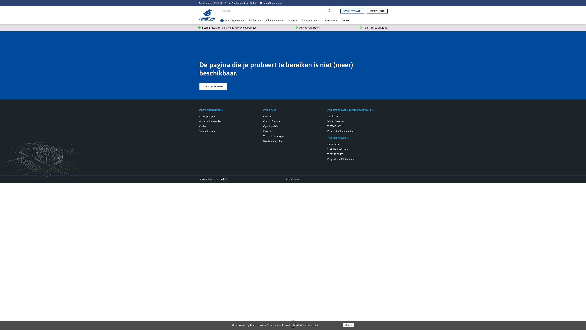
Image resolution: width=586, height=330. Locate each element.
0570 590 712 (336, 126)
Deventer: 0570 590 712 (214, 3)
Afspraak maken (377, 11)
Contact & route (271, 121)
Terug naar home (213, 86)
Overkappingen (207, 116)
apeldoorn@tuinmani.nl (342, 159)
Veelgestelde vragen (273, 136)
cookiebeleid (312, 325)
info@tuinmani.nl (273, 3)
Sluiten (349, 325)
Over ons (268, 116)
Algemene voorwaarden (209, 179)
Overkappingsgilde (272, 141)
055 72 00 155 (336, 154)
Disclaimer (224, 179)
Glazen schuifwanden (210, 121)
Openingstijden (271, 126)
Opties (202, 126)
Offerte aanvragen (352, 11)
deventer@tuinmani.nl (341, 131)
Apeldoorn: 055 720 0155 (244, 3)
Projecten (268, 131)
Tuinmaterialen (207, 131)
